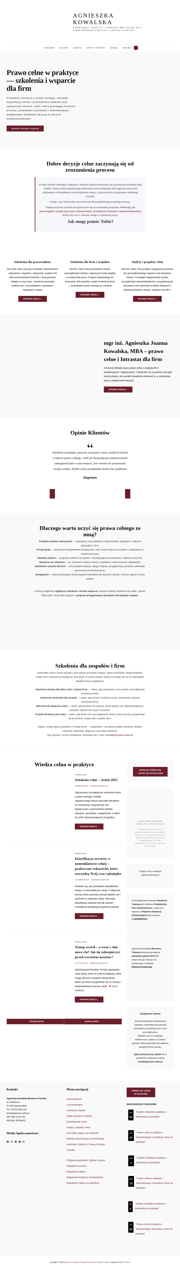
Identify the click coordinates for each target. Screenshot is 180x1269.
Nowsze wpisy (92, 1021)
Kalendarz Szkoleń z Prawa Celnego (86, 1144)
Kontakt (127, 48)
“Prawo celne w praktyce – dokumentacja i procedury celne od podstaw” (154, 1137)
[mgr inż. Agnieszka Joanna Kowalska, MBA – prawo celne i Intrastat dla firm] (48, 366)
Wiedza (114, 48)
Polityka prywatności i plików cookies (86, 1160)
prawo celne (81, 775)
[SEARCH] (136, 48)
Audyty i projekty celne (147, 262)
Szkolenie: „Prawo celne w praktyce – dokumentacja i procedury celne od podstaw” (83, 617)
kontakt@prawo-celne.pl (119, 735)
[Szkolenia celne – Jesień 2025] (35, 802)
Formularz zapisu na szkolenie (141, 631)
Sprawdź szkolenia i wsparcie (27, 129)
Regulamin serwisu (77, 1166)
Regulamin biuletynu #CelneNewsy (85, 1177)
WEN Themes (124, 1262)
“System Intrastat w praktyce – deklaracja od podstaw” (151, 1114)
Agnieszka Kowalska (93, 18)
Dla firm (63, 48)
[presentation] (52, 494)
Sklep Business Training (79, 1116)
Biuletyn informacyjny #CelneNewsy (85, 1138)
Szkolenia (49, 48)
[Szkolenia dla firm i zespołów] (90, 247)
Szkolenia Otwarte (76, 1110)
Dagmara (90, 477)
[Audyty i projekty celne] (147, 247)
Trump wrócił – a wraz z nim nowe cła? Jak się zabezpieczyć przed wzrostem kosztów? (97, 952)
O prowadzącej (74, 1104)
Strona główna (74, 1099)
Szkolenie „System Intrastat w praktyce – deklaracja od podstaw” (26, 617)
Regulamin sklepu (76, 1171)
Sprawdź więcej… (35, 300)
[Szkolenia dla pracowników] (33, 247)
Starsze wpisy (36, 1021)
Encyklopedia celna (77, 1121)
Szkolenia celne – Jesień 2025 (96, 780)
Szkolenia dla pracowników (32, 262)
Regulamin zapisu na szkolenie (83, 1183)
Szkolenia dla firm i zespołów (90, 262)
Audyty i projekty (95, 48)
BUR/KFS (77, 48)
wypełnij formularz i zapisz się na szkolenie (150, 771)
